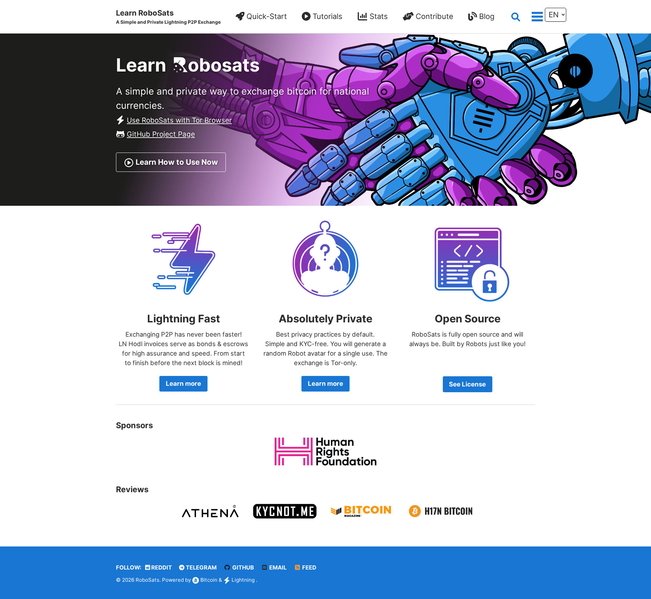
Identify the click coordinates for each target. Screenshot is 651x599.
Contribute (433, 16)
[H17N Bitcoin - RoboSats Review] (439, 510)
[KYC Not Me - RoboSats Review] (285, 510)
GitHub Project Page (161, 134)
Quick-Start (265, 16)
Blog (485, 16)
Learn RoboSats (168, 16)
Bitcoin (209, 580)
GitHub (242, 567)
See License (467, 384)
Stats (378, 16)
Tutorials (326, 16)
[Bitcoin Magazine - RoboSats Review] (361, 510)
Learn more (183, 383)
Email (277, 567)
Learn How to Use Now (176, 162)
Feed (308, 567)
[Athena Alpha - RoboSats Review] (210, 510)
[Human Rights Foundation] (325, 450)
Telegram (200, 567)
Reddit (161, 567)
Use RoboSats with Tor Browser (179, 120)
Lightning (243, 580)
